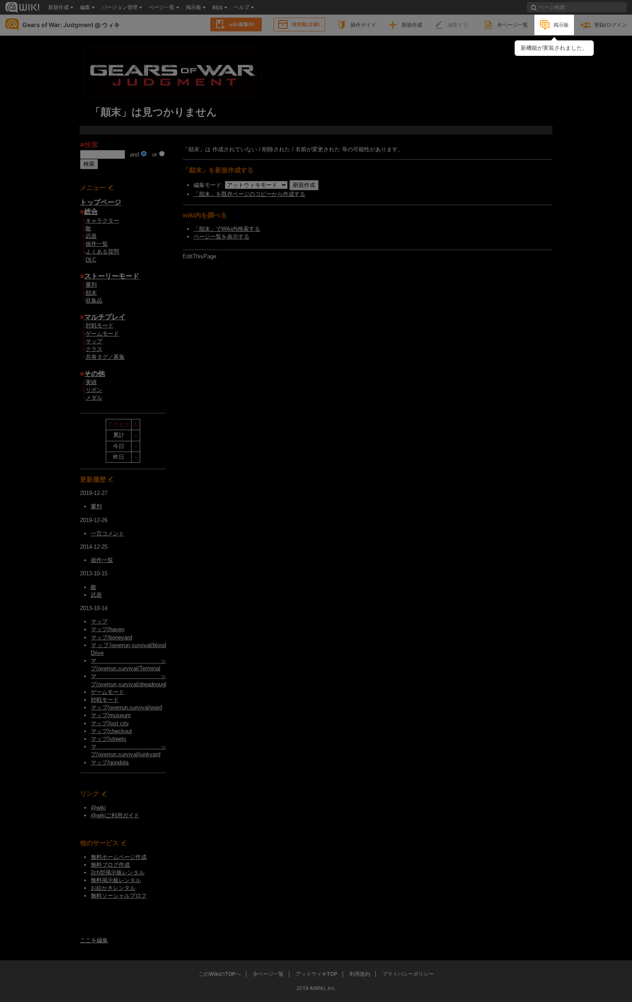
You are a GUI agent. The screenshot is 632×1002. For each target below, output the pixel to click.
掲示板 (561, 24)
